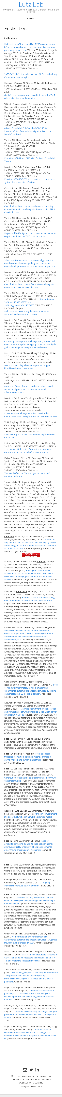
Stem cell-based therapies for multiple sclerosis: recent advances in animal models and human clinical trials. (27, 756)
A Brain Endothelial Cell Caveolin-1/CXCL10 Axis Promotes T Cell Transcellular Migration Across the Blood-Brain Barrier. (28, 131)
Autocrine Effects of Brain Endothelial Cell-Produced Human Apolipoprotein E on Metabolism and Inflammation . (28, 389)
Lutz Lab (31, 4)
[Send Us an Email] (25, 1070)
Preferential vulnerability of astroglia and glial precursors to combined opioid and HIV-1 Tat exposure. (30, 1014)
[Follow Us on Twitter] (31, 1070)
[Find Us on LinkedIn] (37, 1070)
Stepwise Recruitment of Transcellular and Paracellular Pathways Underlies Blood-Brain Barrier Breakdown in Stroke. (30, 711)
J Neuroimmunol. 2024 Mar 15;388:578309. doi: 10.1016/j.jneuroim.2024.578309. (30, 302)
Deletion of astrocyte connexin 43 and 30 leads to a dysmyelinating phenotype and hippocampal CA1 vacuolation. (29, 900)
